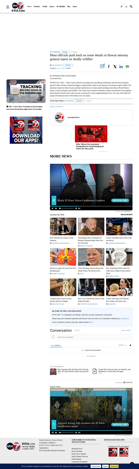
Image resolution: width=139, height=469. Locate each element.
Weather (37, 6)
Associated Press (57, 65)
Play (68, 6)
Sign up (129, 330)
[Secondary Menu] (9, 6)
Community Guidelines (47, 443)
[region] (91, 356)
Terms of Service (45, 440)
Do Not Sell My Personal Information (52, 450)
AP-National (69, 101)
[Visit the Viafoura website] (127, 382)
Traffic (44, 6)
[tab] (56, 345)
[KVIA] (18, 6)
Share (75, 6)
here (91, 322)
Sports (52, 6)
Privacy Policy (57, 440)
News (29, 6)
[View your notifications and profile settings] (130, 345)
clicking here (124, 318)
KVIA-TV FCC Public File (48, 445)
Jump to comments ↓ (57, 106)
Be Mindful (61, 6)
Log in (123, 330)
